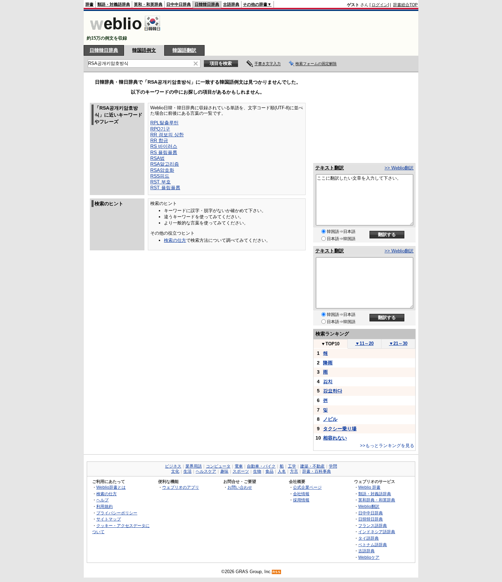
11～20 (364, 343)
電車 (239, 466)
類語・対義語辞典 (113, 4)
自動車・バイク (261, 466)
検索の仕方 (175, 240)
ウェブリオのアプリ (180, 487)
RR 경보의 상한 (167, 134)
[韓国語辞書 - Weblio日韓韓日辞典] (125, 32)
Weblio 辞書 (369, 487)
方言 (294, 471)
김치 (328, 381)
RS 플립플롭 (163, 152)
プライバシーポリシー (116, 513)
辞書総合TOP (405, 4)
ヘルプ (102, 500)
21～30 (398, 343)
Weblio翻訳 (368, 506)
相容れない (335, 438)
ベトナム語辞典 (372, 544)
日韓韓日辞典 (207, 4)
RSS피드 (159, 176)
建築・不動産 (312, 466)
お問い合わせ (239, 487)
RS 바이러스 (163, 146)
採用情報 (301, 500)
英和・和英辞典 (148, 4)
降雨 (328, 362)
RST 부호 (160, 181)
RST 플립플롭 (165, 187)
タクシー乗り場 (340, 428)
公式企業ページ (307, 487)
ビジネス (173, 466)
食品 (269, 471)
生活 (187, 471)
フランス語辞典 (372, 525)
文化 (175, 471)
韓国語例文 (144, 50)
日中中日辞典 (178, 4)
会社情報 (301, 493)
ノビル (330, 419)
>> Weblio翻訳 (399, 167)
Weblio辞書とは (111, 487)
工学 (292, 466)
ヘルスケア (206, 471)
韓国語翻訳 (184, 50)
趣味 (224, 471)
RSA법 (157, 158)
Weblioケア (368, 557)
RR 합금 (159, 140)
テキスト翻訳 (329, 167)
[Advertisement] (293, 28)
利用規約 (104, 506)
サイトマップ (108, 519)
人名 (282, 471)
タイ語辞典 (368, 538)
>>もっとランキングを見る (387, 445)
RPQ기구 (160, 128)
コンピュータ (218, 466)
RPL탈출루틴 (164, 122)
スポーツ (241, 471)
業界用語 (193, 466)
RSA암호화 (162, 170)
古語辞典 (231, 4)
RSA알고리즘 (164, 164)
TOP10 (330, 343)
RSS (277, 572)
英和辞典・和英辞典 (376, 500)
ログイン (380, 4)
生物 (257, 471)
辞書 (89, 4)
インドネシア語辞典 (376, 531)
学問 (333, 466)
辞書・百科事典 (316, 471)
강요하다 (332, 390)
